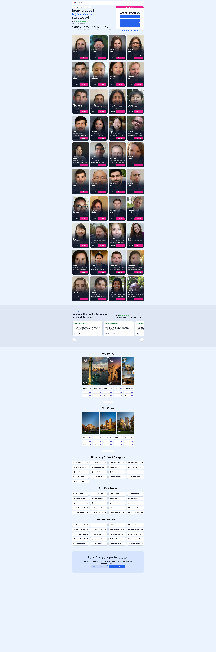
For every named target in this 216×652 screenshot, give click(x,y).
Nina (111, 51)
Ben (74, 185)
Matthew (113, 266)
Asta (75, 158)
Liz (129, 78)
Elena (130, 158)
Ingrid (112, 132)
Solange (94, 78)
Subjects (103, 3)
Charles (76, 78)
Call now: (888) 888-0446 (133, 3)
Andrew (113, 158)
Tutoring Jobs (111, 3)
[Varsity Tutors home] (79, 3)
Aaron (93, 51)
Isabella (94, 132)
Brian (130, 292)
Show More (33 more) (108, 401)
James (75, 132)
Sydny (75, 292)
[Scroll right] (142, 339)
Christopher (78, 105)
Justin (93, 105)
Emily (130, 239)
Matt (111, 212)
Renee (94, 239)
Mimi (75, 51)
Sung (93, 185)
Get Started (84, 57)
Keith (130, 212)
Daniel (94, 158)
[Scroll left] (74, 339)
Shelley (94, 212)
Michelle (113, 78)
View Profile (76, 57)
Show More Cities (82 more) (108, 451)
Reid (130, 51)
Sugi (111, 292)
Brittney (76, 212)
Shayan (112, 185)
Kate (75, 266)
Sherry (76, 239)
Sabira (112, 105)
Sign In (140, 3)
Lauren (112, 239)
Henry (130, 105)
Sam (129, 185)
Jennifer (131, 266)
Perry (93, 266)
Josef (93, 292)
